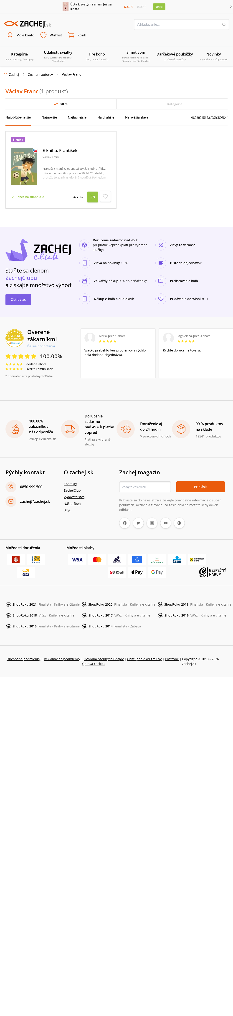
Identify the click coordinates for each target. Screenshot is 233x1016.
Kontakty (70, 484)
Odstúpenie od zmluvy (144, 659)
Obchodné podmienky (23, 659)
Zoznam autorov (40, 74)
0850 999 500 (31, 486)
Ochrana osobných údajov (104, 659)
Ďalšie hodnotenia (41, 346)
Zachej (14, 74)
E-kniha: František (60, 150)
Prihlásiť (200, 487)
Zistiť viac (18, 299)
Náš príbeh (72, 503)
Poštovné (172, 659)
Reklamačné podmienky (62, 659)
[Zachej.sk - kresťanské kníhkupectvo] (27, 24)
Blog (67, 510)
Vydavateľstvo (74, 497)
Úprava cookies (93, 664)
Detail (159, 7)
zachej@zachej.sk (35, 501)
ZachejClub (72, 490)
